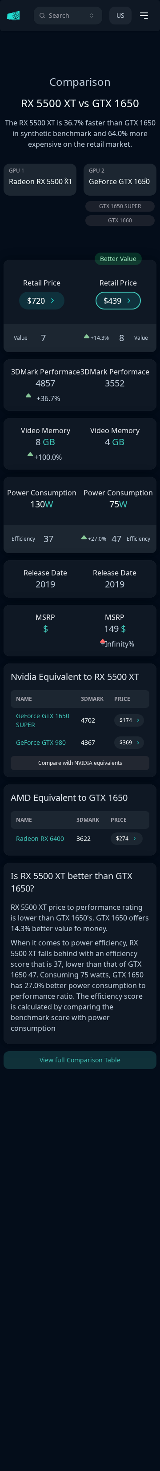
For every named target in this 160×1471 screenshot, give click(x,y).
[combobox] (68, 15)
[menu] (144, 15)
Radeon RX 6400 (40, 838)
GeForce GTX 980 (41, 742)
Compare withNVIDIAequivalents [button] (80, 763)
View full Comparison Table (80, 1060)
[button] (41, 300)
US (120, 15)
